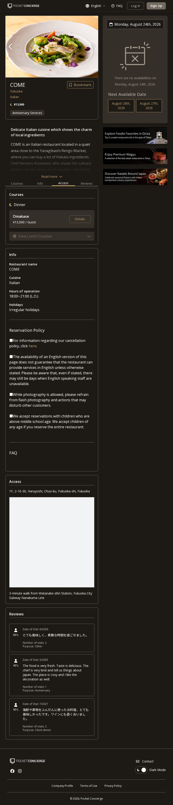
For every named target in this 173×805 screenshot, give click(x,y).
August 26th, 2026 (121, 105)
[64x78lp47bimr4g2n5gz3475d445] (135, 176)
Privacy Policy (113, 786)
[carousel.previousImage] (10, 46)
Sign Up (156, 6)
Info (40, 183)
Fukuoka (16, 91)
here (32, 345)
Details (80, 219)
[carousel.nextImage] (92, 46)
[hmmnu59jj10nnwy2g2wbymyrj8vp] (135, 156)
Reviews (87, 183)
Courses (17, 183)
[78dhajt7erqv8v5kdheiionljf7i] (135, 135)
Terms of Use (88, 786)
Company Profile (62, 786)
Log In (135, 6)
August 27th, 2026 (149, 105)
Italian (14, 97)
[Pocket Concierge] (23, 6)
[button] (51, 236)
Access (63, 183)
